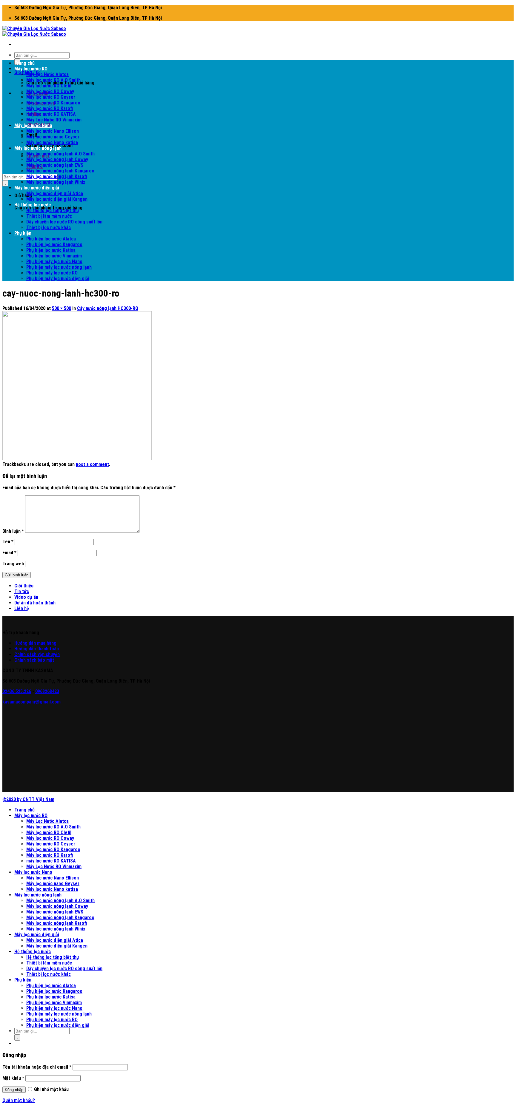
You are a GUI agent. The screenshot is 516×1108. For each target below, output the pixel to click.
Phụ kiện (22, 233)
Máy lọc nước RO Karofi (49, 108)
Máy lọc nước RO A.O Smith (53, 80)
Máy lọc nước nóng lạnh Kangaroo (60, 171)
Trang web (13, 564)
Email (9, 552)
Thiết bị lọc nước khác (48, 227)
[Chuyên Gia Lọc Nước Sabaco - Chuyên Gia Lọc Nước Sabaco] (34, 31)
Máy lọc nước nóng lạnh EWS (54, 165)
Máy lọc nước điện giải (36, 188)
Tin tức (21, 591)
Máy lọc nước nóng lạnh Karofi (56, 176)
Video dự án (26, 597)
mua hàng (46, 643)
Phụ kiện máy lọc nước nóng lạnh (59, 267)
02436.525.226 (16, 691)
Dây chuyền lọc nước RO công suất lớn (64, 222)
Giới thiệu (23, 586)
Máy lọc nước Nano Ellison (52, 131)
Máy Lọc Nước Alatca (47, 74)
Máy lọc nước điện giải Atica (54, 193)
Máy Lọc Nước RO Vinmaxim (54, 120)
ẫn (33, 643)
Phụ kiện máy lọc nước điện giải (57, 278)
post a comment (92, 464)
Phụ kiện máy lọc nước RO (52, 273)
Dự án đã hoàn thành (35, 603)
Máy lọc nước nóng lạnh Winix (55, 182)
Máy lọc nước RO (30, 69)
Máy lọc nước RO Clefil (48, 86)
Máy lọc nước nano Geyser (52, 137)
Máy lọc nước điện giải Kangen (56, 199)
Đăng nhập (14, 1089)
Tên (7, 541)
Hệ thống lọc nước (32, 205)
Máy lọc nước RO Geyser (50, 97)
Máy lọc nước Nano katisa (52, 142)
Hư (17, 643)
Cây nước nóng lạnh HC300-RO (107, 308)
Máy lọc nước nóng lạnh (38, 148)
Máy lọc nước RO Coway (50, 91)
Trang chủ (24, 63)
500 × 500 (61, 308)
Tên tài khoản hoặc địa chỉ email (36, 1067)
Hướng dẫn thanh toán (36, 649)
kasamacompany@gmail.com (31, 702)
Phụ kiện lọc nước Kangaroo (54, 244)
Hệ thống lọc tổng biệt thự (52, 210)
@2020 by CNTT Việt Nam (28, 799)
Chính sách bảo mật (34, 660)
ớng (23, 643)
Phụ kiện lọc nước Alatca (51, 239)
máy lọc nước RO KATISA (51, 114)
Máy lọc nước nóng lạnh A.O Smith (60, 154)
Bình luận (13, 531)
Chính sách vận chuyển (37, 654)
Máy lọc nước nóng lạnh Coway (57, 159)
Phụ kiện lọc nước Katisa (51, 250)
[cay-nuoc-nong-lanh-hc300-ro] (77, 459)
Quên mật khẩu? (18, 1100)
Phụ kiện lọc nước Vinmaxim (54, 256)
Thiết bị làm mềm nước (49, 216)
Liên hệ (21, 608)
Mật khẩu (13, 1078)
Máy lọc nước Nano (33, 125)
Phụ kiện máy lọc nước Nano (54, 261)
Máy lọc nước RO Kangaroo (53, 103)
